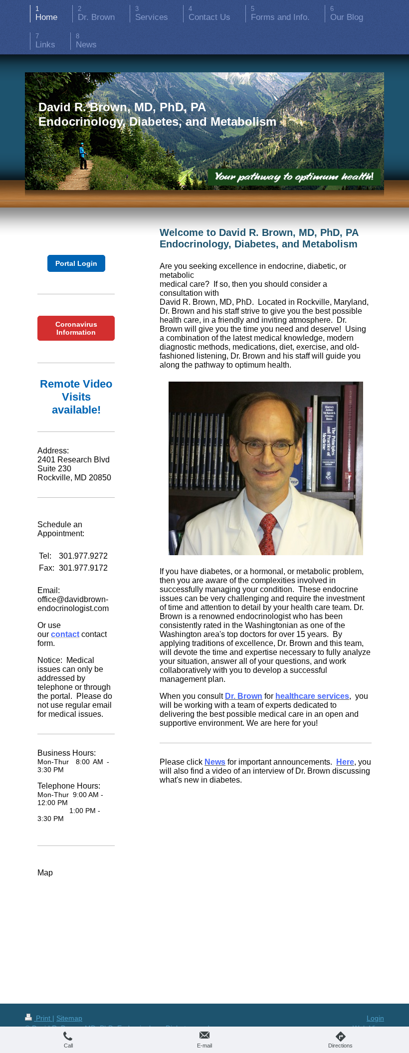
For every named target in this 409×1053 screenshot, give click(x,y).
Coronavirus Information (76, 328)
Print (43, 1018)
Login (375, 1018)
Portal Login (76, 263)
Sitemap (69, 1018)
